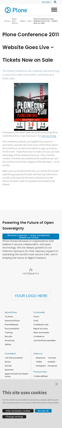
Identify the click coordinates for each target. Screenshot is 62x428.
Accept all (43, 410)
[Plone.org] (16, 10)
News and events (41, 332)
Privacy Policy (40, 371)
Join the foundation (14, 358)
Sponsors (9, 369)
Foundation (10, 353)
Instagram (41, 365)
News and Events (15, 21)
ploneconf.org (49, 135)
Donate (8, 365)
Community (39, 312)
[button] (30, 236)
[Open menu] (53, 10)
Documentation (12, 328)
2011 (29, 21)
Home (7, 21)
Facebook (52, 365)
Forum (36, 316)
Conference (38, 336)
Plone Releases (11, 324)
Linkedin (51, 361)
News (22, 21)
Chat (35, 320)
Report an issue (40, 328)
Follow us (38, 353)
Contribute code (40, 324)
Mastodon (40, 358)
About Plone (11, 312)
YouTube (52, 358)
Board (8, 361)
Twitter (39, 361)
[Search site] (54, 2)
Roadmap (9, 340)
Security (8, 336)
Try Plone (9, 316)
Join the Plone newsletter (44, 340)
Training (8, 332)
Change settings (14, 416)
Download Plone (12, 320)
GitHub (8, 344)
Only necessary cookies (18, 410)
